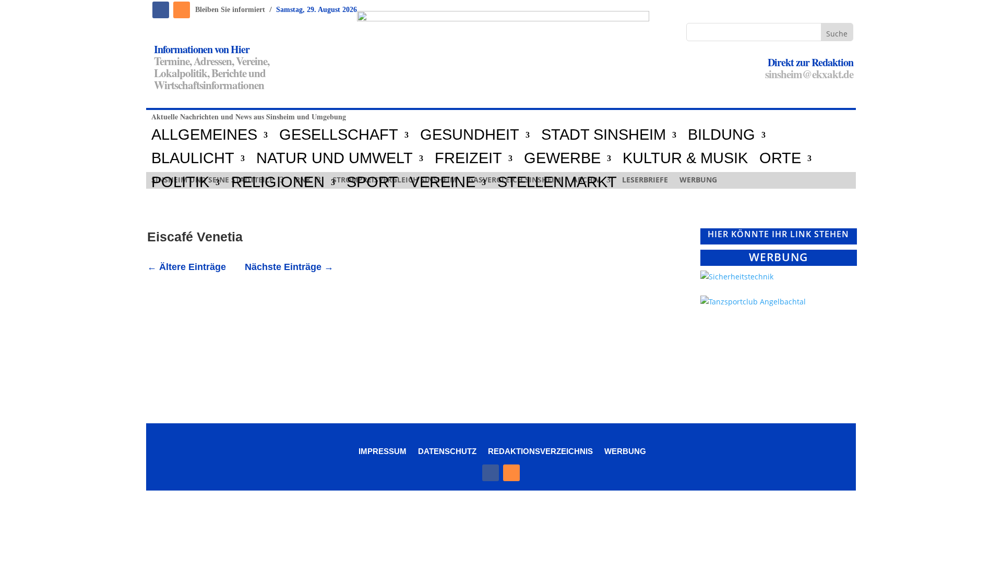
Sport (372, 182)
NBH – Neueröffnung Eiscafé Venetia (248, 301)
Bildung (721, 135)
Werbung (625, 451)
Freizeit (468, 158)
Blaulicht (192, 158)
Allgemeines (204, 135)
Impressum (383, 451)
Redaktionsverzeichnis (540, 451)
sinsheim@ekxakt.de (809, 74)
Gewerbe (562, 158)
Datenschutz (447, 451)
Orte (780, 158)
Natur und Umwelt (334, 158)
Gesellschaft (338, 135)
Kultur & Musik (685, 158)
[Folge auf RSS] (181, 10)
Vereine (442, 182)
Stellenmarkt (557, 182)
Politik (180, 182)
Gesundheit (469, 135)
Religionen (278, 182)
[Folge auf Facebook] (160, 10)
